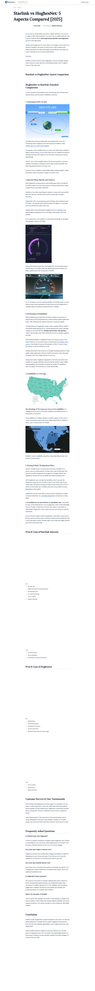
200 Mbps (60, 210)
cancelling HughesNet (48, 496)
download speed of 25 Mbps (46, 201)
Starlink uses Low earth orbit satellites (37, 146)
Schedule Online (85, 2)
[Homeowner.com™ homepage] (10, 2)
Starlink (19, 7)
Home (15, 7)
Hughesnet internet (46, 409)
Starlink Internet (34, 317)
